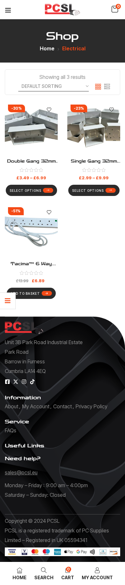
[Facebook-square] (7, 381)
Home (47, 48)
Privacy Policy (91, 406)
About (11, 406)
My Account (35, 406)
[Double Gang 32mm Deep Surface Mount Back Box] (31, 127)
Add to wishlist (49, 110)
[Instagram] (24, 381)
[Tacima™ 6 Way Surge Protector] (31, 230)
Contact (62, 406)
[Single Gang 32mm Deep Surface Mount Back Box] (93, 127)
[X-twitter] (15, 381)
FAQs (10, 430)
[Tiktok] (32, 381)
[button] (115, 9)
